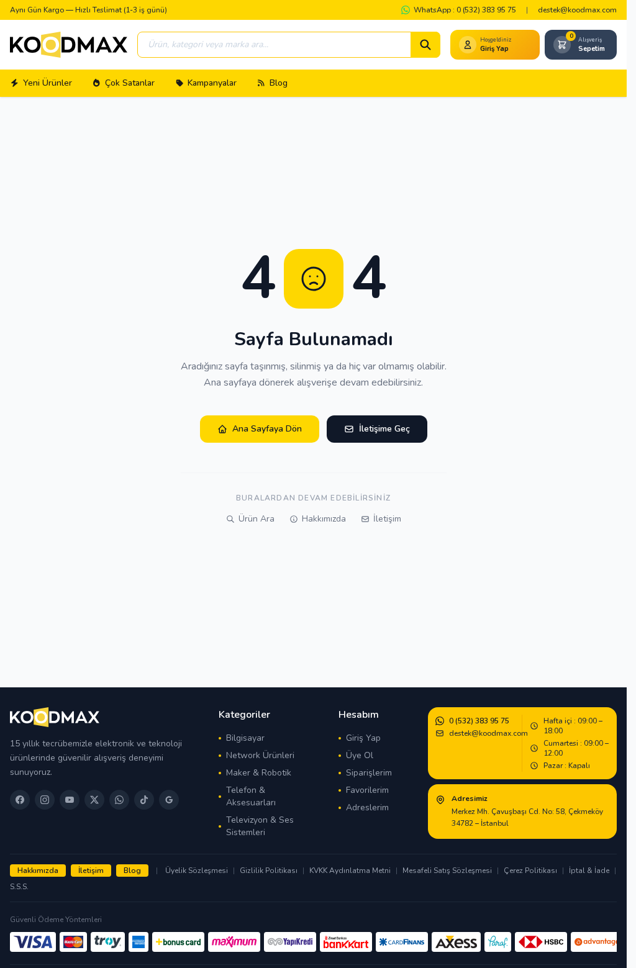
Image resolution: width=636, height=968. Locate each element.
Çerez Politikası (530, 870)
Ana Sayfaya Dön (267, 429)
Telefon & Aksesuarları (251, 796)
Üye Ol (359, 755)
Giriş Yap (363, 738)
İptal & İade (589, 870)
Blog (279, 83)
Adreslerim (367, 807)
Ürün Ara (256, 519)
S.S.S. (19, 887)
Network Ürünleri (260, 755)
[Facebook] (20, 800)
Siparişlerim (369, 773)
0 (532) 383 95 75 (479, 721)
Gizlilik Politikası (269, 870)
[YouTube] (70, 800)
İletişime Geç (384, 429)
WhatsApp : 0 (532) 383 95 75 (465, 10)
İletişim (387, 519)
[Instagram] (45, 800)
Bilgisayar (245, 738)
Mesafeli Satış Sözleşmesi (447, 870)
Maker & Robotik (258, 773)
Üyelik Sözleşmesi (196, 870)
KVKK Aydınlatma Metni (350, 870)
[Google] (169, 800)
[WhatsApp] (119, 800)
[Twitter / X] (94, 800)
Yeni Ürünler (47, 83)
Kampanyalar (212, 83)
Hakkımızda (324, 519)
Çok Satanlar (130, 83)
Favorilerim (367, 790)
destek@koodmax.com (577, 10)
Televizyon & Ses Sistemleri (260, 826)
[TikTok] (144, 800)
